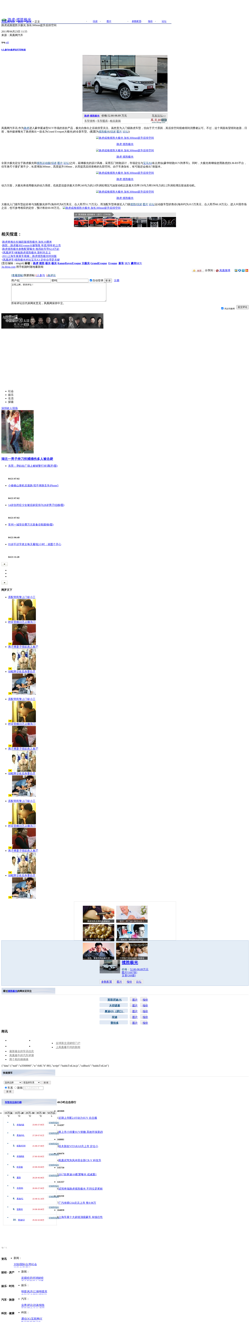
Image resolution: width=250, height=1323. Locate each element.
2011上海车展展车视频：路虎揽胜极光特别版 (29, 256)
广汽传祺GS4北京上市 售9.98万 (77, 1202)
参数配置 (106, 981)
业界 (24, 1305)
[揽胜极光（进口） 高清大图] (81, 222)
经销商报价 (54, 1123)
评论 (30, 1305)
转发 (23, 49)
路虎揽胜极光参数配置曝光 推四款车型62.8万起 (30, 249)
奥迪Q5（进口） (114, 1011)
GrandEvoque (98, 263)
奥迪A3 (21, 1220)
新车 (29, 21)
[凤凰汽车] (158, 122)
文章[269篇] (129, 975)
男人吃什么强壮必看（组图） (98, 940)
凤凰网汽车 (8, 21)
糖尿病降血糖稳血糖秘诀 (98, 921)
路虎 (11, 19)
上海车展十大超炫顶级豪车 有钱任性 (81, 1217)
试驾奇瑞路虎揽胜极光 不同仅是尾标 (81, 1188)
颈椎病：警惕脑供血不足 (132, 940)
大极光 (86, 263)
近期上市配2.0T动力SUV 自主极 (78, 1117)
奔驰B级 (20, 1156)
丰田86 (20, 1188)
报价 (129, 981)
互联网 (35, 1318)
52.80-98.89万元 (139, 969)
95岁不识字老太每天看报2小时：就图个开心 (34, 544)
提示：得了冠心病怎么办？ (132, 921)
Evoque (112, 263)
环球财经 (38, 1277)
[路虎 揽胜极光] (125, 137)
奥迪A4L (20, 1135)
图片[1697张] (129, 972)
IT (41, 1318)
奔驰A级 (20, 1125)
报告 (42, 1305)
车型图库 (102, 120)
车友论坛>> (159, 115)
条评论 (13, 49)
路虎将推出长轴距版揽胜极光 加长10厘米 (27, 241)
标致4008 (21, 1146)
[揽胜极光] (125, 110)
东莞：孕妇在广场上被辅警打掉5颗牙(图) (32, 465)
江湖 (36, 1291)
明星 (24, 1291)
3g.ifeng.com (8, 266)
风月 (30, 1291)
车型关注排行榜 (13, 1102)
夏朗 (19, 1177)
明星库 (43, 1291)
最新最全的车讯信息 (21, 1051)
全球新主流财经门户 (68, 1043)
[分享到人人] (239, 270)
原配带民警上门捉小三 (21, 597)
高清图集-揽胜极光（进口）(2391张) (94, 214)
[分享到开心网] (246, 270)
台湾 (28, 1264)
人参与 (5, 49)
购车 (20, 21)
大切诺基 (114, 1005)
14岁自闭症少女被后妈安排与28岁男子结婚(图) (36, 505)
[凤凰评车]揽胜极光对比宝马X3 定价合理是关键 (31, 259)
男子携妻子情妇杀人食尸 (23, 646)
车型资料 (89, 120)
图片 (119, 981)
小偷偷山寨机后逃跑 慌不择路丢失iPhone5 (33, 485)
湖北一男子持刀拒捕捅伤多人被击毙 (27, 459)
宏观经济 (26, 1277)
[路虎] (4, 19)
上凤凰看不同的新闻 (68, 1047)
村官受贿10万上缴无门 (21, 621)
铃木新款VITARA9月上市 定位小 (78, 1146)
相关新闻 (115, 120)
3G (29, 1318)
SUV (127, 263)
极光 (48, 263)
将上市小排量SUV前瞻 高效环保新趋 (81, 1132)
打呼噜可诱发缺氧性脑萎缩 (132, 958)
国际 (22, 1264)
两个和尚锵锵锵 (18, 1059)
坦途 (114, 1017)
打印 (19, 49)
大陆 (16, 1264)
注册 (116, 280)
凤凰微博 (224, 270)
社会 (34, 1264)
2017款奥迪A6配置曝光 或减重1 (78, 1174)
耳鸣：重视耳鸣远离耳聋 (98, 958)
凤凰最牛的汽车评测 (21, 1055)
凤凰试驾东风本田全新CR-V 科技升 (80, 1160)
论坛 (138, 981)
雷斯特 (20, 1209)
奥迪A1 (20, 1198)
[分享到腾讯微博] (243, 270)
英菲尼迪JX (114, 999)
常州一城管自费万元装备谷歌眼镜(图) (30, 524)
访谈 (36, 1305)
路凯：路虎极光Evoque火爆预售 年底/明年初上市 (31, 245)
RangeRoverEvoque (69, 263)
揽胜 (42, 263)
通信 (24, 1318)
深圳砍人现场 (9, 408)
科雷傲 (20, 1167)
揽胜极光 (23, 19)
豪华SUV (136, 263)
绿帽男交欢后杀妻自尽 (21, 671)
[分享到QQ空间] (236, 270)
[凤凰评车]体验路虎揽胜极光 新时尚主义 (26, 252)
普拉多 (115, 1022)
